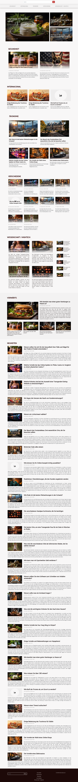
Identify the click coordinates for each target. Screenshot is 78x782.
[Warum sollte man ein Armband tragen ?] (60, 256)
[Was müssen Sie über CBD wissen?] (60, 268)
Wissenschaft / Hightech (61, 6)
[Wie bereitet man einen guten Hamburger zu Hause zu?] (60, 249)
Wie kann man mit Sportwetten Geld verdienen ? (60, 21)
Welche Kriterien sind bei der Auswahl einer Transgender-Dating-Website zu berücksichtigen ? (18, 252)
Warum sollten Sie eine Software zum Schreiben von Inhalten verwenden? (44, 577)
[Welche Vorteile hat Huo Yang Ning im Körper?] (60, 275)
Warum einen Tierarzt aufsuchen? (50, 65)
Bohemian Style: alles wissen (62, 184)
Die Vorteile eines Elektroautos (59, 160)
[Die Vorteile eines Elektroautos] (59, 153)
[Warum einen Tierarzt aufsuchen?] (54, 60)
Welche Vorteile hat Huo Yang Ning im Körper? (67, 275)
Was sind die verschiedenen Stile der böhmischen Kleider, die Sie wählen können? (19, 276)
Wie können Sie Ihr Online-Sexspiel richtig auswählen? (15, 203)
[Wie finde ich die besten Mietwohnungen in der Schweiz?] (23, 128)
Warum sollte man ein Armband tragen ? (67, 256)
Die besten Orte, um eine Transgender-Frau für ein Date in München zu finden (15, 221)
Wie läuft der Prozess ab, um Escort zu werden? (59, 104)
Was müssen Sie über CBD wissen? (17, 20)
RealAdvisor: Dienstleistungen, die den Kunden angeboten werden (31, 204)
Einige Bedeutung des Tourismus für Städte (17, 104)
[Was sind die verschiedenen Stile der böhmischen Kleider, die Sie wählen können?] (19, 272)
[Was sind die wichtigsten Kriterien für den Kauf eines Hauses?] (47, 326)
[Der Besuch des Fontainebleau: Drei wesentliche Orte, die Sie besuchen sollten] (54, 128)
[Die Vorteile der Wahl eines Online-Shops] (39, 153)
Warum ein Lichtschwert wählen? (31, 184)
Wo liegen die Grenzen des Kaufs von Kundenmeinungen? (15, 185)
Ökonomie (35, 6)
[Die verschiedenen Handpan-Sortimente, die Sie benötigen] (42, 272)
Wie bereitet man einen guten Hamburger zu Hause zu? (67, 249)
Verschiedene (46, 6)
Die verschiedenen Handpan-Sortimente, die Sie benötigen (63, 203)
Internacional (24, 6)
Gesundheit (13, 6)
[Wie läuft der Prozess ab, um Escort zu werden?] (61, 95)
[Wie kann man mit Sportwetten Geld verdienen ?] (63, 326)
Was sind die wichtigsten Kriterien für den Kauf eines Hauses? (46, 332)
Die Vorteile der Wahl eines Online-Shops (37, 161)
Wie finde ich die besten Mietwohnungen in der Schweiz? (60, 36)
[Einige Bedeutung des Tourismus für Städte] (17, 95)
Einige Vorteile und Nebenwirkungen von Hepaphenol (42, 641)
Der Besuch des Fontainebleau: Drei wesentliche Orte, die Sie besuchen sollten (53, 140)
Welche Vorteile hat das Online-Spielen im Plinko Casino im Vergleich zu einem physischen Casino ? (18, 163)
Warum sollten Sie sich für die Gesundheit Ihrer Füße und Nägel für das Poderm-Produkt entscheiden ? (23, 67)
